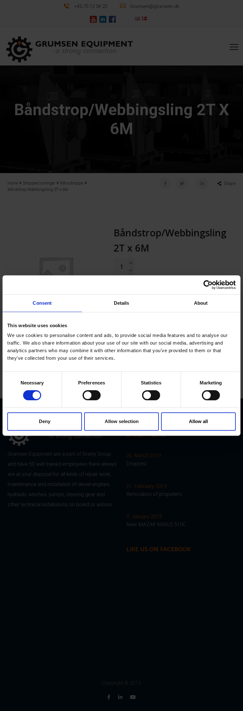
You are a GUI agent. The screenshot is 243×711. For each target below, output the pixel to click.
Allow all (198, 421)
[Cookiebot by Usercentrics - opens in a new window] (208, 285)
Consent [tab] (42, 303)
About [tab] (201, 303)
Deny (44, 421)
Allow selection (122, 421)
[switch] (92, 395)
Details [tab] (121, 303)
